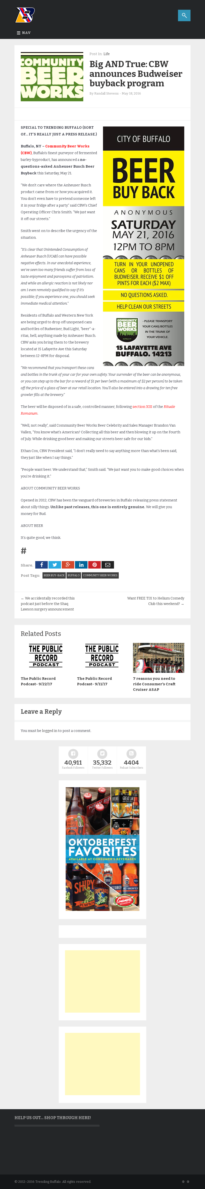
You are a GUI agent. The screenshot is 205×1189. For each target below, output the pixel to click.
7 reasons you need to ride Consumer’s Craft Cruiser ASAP (154, 684)
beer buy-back (54, 575)
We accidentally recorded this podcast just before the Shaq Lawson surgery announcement (48, 603)
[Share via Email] (108, 565)
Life (107, 54)
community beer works (100, 575)
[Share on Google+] (68, 565)
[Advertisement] (102, 981)
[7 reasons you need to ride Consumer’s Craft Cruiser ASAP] (158, 671)
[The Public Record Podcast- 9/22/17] (46, 671)
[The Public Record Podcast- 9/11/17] (102, 671)
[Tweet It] (54, 565)
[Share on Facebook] (41, 565)
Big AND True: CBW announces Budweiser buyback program (136, 74)
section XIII (142, 407)
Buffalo (74, 575)
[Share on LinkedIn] (81, 565)
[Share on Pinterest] (94, 565)
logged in (49, 731)
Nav (26, 33)
